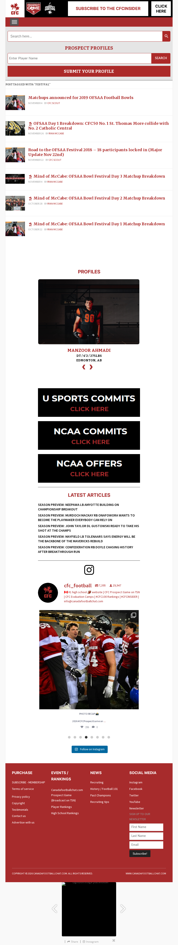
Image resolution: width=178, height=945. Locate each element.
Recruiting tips (99, 802)
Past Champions (100, 795)
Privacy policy (21, 797)
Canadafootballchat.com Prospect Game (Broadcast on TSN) (67, 795)
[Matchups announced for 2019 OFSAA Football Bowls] (15, 102)
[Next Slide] (123, 906)
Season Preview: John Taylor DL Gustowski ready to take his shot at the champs (88, 528)
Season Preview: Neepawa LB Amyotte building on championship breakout (78, 506)
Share (74, 941)
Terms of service (23, 789)
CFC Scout (53, 103)
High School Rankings (65, 813)
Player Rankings (61, 807)
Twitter (134, 795)
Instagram (135, 782)
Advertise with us (23, 822)
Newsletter (136, 808)
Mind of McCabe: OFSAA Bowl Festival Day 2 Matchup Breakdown (99, 198)
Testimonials (20, 810)
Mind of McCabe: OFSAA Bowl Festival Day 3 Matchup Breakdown (99, 176)
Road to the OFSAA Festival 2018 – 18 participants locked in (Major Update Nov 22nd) (95, 152)
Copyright (18, 803)
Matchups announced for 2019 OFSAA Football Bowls (81, 97)
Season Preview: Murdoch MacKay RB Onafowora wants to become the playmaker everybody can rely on (86, 517)
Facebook (135, 789)
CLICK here (161, 8)
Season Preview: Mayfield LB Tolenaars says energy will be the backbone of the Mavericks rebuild (86, 538)
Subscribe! (140, 853)
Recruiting (97, 782)
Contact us (19, 816)
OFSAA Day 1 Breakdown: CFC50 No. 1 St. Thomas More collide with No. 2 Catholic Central (98, 126)
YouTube (134, 802)
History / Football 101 (104, 789)
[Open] (89, 659)
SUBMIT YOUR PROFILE (89, 71)
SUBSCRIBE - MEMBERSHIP (28, 782)
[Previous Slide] (54, 906)
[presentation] (84, 366)
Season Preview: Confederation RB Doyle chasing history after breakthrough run (85, 549)
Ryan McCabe (56, 133)
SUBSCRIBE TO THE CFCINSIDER (108, 8)
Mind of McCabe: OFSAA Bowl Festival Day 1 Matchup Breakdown (99, 223)
